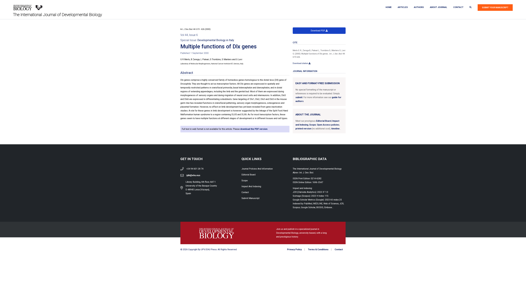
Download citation (301, 63)
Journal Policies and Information (257, 168)
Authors (419, 7)
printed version (303, 128)
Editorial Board (323, 121)
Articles (403, 7)
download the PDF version (253, 129)
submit (298, 97)
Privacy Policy (294, 249)
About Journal (438, 7)
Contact (458, 7)
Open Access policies (328, 124)
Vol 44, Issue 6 (189, 35)
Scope (312, 124)
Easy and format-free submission (317, 83)
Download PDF (318, 30)
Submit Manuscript (250, 198)
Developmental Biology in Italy (215, 40)
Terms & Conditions (318, 249)
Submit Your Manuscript (495, 7)
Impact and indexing (251, 186)
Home (389, 7)
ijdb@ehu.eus (193, 175)
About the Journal (308, 114)
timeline (335, 128)
